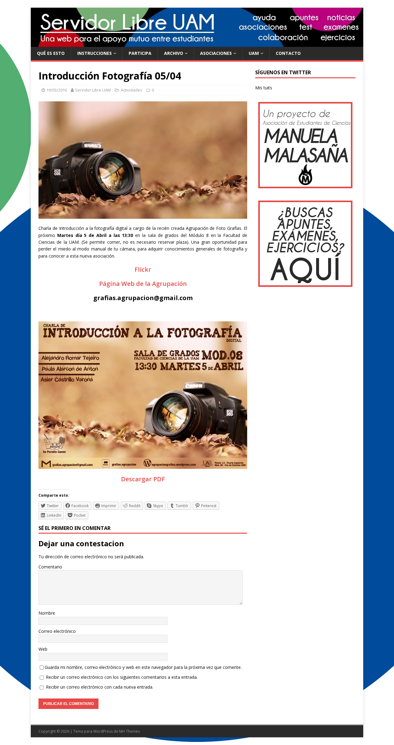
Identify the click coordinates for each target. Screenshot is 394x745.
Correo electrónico (57, 631)
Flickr (143, 269)
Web (42, 649)
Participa (140, 53)
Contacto (288, 53)
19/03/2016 (56, 90)
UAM (254, 53)
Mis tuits (263, 88)
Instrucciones (94, 53)
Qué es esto (51, 53)
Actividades (131, 90)
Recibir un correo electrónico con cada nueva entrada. (99, 687)
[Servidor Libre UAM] (197, 43)
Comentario (50, 567)
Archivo (173, 53)
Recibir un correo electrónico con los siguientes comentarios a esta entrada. (122, 677)
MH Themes (129, 731)
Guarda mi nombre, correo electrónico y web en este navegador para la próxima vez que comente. (143, 667)
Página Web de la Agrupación (143, 283)
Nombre (46, 613)
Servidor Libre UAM (93, 90)
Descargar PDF (143, 479)
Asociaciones (216, 53)
